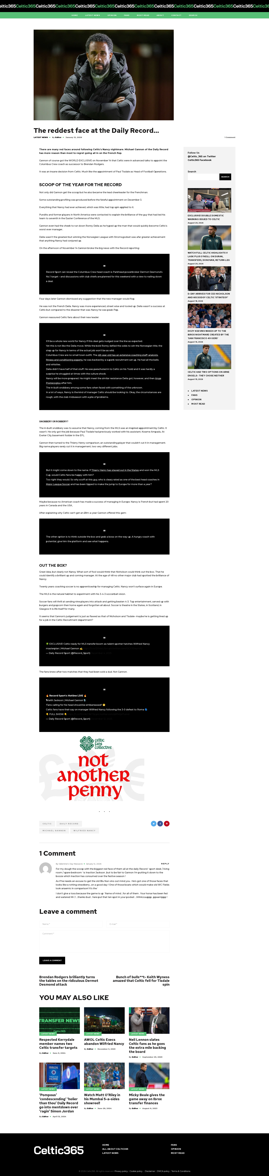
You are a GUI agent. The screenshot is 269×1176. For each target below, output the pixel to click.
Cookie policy (136, 1171)
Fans (194, 395)
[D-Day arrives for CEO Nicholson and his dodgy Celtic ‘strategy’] (209, 279)
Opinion (196, 399)
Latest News (41, 137)
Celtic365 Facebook (199, 160)
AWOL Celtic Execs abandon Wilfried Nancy (104, 1042)
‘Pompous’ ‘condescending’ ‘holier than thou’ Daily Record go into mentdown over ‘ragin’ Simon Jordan (58, 1103)
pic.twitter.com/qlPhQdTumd (112, 714)
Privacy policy (121, 1171)
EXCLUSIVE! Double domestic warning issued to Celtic (206, 217)
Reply (165, 864)
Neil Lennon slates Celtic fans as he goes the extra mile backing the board (147, 1046)
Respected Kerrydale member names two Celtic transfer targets (58, 1044)
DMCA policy (163, 1171)
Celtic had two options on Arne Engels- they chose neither (208, 374)
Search (192, 171)
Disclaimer (150, 1171)
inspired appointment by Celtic (146, 428)
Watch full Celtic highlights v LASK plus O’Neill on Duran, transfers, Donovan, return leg (209, 256)
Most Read (198, 403)
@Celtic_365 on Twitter (202, 156)
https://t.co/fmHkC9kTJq (81, 714)
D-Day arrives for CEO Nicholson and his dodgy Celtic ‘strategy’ (209, 295)
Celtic (47, 824)
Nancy (72, 572)
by (56, 137)
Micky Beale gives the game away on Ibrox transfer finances (147, 1099)
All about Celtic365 (115, 1149)
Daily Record (69, 824)
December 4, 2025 (101, 653)
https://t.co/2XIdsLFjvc (95, 648)
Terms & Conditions (180, 1171)
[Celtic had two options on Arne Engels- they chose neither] (209, 357)
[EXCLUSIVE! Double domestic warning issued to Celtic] (209, 201)
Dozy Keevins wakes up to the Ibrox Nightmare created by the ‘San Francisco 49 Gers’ (208, 335)
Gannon (82, 248)
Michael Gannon (54, 830)
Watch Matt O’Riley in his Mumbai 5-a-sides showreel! (102, 1099)
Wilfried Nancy (85, 830)
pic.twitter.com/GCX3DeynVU (125, 648)
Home (105, 1145)
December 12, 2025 (101, 719)
